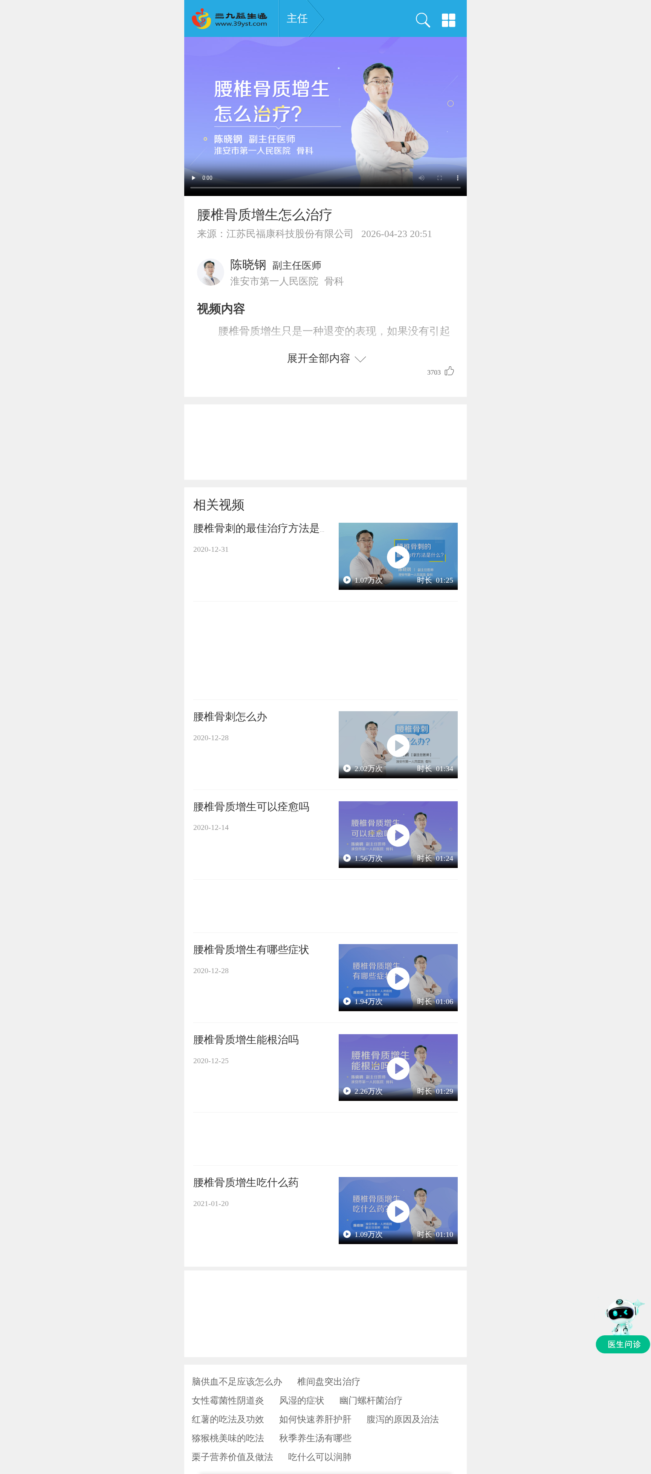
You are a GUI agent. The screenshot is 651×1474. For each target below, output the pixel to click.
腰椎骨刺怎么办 (230, 716)
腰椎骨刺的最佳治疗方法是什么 (267, 528)
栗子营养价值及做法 (232, 1457)
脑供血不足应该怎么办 (237, 1382)
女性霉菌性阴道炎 (228, 1400)
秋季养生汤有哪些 (315, 1438)
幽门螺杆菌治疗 (371, 1400)
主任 (297, 18)
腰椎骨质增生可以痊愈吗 (251, 807)
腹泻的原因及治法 (403, 1419)
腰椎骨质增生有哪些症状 (251, 949)
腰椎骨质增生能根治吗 (246, 1039)
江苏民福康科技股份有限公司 (290, 233)
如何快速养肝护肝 (315, 1419)
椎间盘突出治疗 (329, 1382)
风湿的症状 (301, 1400)
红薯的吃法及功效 (228, 1419)
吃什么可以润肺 (319, 1457)
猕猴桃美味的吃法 (228, 1438)
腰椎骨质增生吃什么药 (246, 1182)
